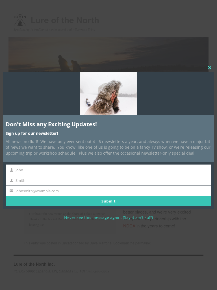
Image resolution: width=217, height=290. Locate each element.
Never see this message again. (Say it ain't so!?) (108, 217)
